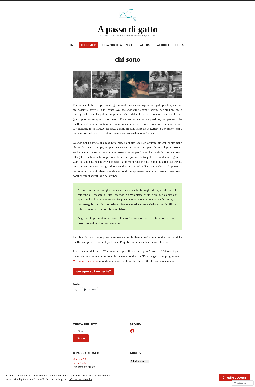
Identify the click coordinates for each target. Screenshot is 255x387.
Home (71, 45)
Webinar (145, 45)
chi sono (87, 45)
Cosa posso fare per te (118, 45)
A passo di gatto (127, 29)
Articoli (163, 45)
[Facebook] (132, 331)
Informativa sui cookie (80, 379)
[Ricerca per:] (99, 331)
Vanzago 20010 (81, 359)
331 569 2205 (80, 362)
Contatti (181, 45)
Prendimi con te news (85, 260)
